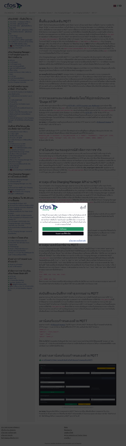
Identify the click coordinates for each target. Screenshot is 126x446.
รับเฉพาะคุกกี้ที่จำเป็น (63, 233)
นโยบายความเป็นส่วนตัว (77, 241)
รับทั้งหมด (63, 229)
